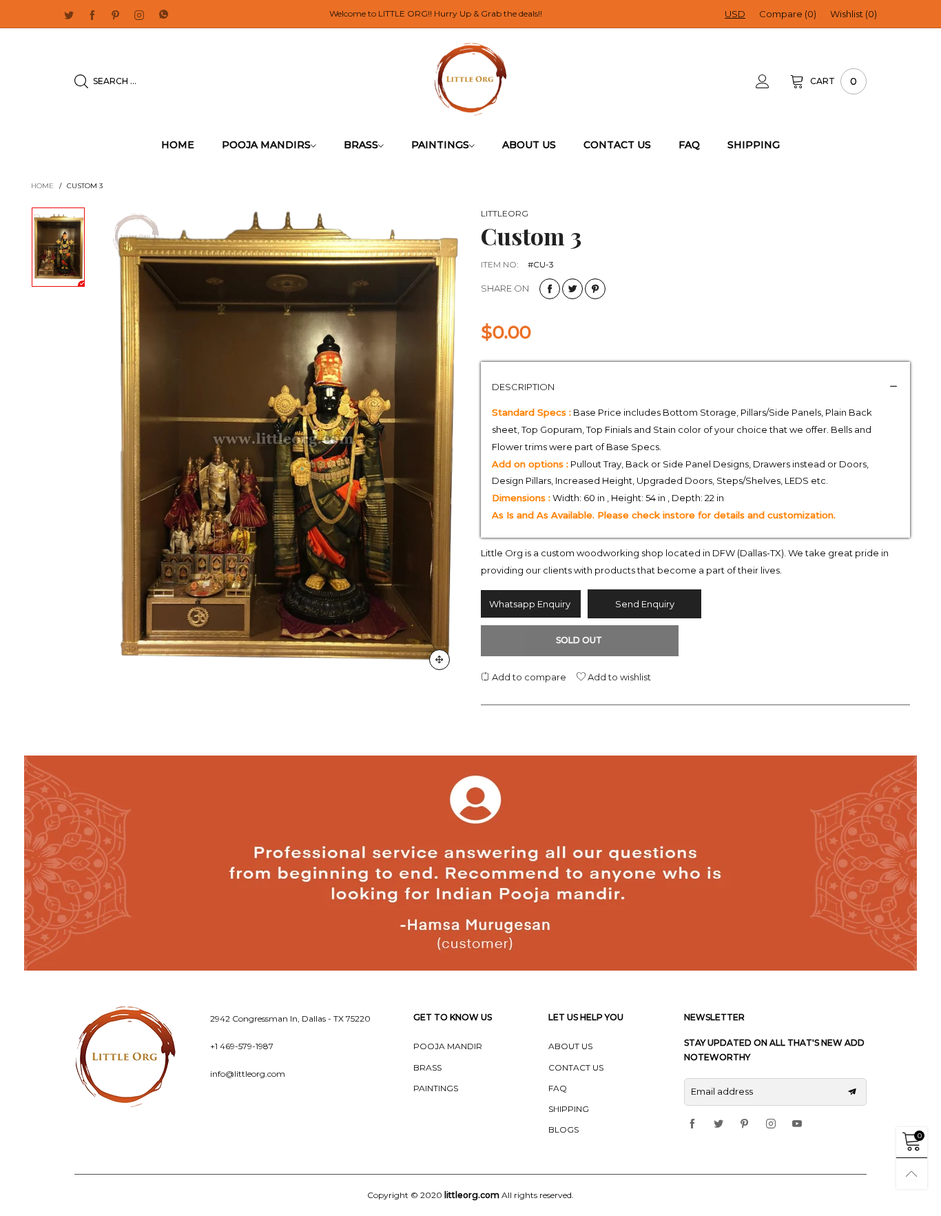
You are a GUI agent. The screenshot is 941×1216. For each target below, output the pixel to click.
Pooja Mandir (447, 1046)
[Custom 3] (283, 443)
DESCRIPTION (523, 386)
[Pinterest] (115, 14)
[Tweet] (572, 288)
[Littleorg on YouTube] (797, 1124)
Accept (859, 1189)
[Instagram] (139, 14)
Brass (361, 145)
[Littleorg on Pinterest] (744, 1124)
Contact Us (617, 145)
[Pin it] (595, 288)
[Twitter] (69, 14)
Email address (722, 1091)
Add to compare (528, 676)
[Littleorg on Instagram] (771, 1124)
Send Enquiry (644, 603)
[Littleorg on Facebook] (692, 1124)
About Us (529, 145)
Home (177, 145)
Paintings (440, 145)
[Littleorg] (470, 79)
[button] (852, 1092)
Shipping (753, 145)
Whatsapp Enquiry (530, 603)
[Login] (773, 81)
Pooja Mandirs (266, 145)
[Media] (439, 659)
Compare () (787, 13)
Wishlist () (853, 13)
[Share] (549, 288)
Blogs (563, 1129)
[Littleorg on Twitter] (718, 1124)
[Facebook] (92, 14)
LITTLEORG (504, 213)
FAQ (689, 145)
